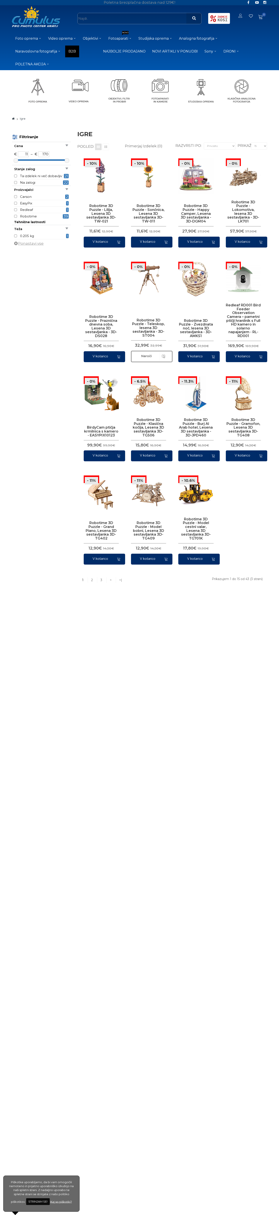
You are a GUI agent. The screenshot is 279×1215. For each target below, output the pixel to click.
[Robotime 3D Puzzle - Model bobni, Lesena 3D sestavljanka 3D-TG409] (146, 489)
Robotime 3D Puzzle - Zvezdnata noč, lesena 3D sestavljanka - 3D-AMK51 (196, 328)
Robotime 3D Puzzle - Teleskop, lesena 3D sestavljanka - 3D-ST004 (148, 328)
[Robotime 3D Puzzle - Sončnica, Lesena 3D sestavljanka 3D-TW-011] (146, 172)
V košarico (100, 242)
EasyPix (26, 203)
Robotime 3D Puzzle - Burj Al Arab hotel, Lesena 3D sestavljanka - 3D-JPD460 (196, 427)
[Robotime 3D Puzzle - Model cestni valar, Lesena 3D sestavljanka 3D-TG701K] (194, 489)
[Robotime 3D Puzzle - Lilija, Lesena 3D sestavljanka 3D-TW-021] (99, 172)
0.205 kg (27, 236)
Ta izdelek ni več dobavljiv (41, 176)
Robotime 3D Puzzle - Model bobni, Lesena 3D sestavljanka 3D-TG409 (148, 530)
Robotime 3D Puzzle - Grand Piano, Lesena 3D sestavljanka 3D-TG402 (101, 530)
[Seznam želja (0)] (251, 16)
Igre (23, 118)
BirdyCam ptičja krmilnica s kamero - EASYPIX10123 (101, 431)
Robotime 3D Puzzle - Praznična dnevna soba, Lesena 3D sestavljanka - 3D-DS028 (101, 326)
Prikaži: (245, 145)
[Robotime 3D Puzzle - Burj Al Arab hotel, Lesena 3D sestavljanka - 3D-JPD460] (194, 390)
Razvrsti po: (188, 145)
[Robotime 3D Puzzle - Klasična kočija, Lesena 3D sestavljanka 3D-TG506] (146, 390)
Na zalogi (27, 182)
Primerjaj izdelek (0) (143, 146)
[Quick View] (90, 172)
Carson (26, 197)
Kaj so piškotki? (61, 1201)
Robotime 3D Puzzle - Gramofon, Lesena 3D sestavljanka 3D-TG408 (243, 427)
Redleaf (26, 210)
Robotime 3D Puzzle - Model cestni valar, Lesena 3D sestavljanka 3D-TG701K (196, 528)
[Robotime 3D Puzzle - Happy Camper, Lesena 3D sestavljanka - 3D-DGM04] (194, 172)
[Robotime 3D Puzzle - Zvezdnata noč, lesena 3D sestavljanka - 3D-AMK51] (194, 275)
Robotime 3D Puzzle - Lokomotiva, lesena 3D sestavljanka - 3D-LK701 (243, 211)
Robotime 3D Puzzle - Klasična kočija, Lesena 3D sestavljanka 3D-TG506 (148, 427)
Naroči (146, 356)
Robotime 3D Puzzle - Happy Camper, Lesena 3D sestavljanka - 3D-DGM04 (196, 213)
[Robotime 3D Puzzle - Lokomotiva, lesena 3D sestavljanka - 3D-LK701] (241, 172)
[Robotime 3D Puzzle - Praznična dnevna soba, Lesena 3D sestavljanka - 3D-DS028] (99, 275)
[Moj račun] (240, 16)
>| (120, 580)
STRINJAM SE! (38, 1201)
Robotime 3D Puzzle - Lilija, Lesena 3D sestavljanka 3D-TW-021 (101, 213)
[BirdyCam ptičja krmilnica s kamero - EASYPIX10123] (99, 389)
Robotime (28, 216)
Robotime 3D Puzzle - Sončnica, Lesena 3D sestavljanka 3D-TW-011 (149, 213)
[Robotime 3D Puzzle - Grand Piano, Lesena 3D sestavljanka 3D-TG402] (99, 489)
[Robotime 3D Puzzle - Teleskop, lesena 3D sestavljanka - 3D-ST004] (146, 275)
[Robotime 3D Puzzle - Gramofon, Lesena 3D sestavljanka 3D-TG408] (241, 390)
